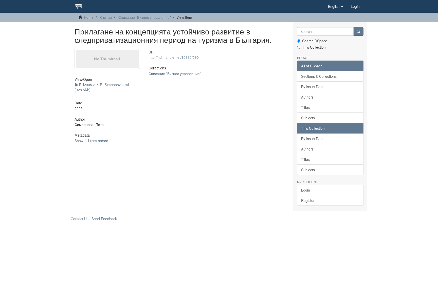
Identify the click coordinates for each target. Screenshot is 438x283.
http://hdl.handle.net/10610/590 (174, 57)
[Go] (358, 31)
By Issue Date (312, 86)
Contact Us (79, 218)
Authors (307, 97)
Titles (305, 107)
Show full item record (91, 140)
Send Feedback (104, 218)
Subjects (308, 117)
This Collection (314, 47)
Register (308, 200)
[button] (335, 6)
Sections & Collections (319, 76)
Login (305, 190)
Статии (106, 17)
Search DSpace (314, 40)
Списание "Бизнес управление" (144, 17)
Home (89, 17)
